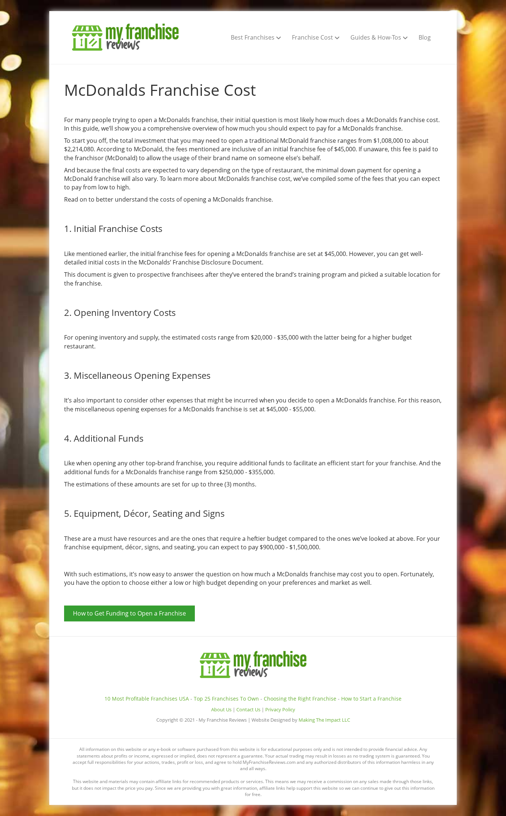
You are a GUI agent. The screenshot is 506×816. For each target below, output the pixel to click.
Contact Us (248, 710)
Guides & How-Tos (375, 37)
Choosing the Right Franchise (300, 698)
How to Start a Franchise (371, 698)
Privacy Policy (280, 710)
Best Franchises (252, 37)
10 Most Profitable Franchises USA (146, 698)
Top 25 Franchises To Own (226, 698)
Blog (425, 37)
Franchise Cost (312, 37)
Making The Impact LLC (324, 720)
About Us (221, 710)
